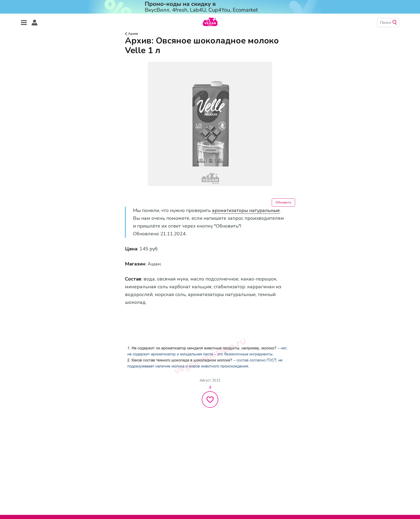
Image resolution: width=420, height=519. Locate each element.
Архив (132, 34)
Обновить (283, 202)
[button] (34, 23)
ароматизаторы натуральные (246, 210)
